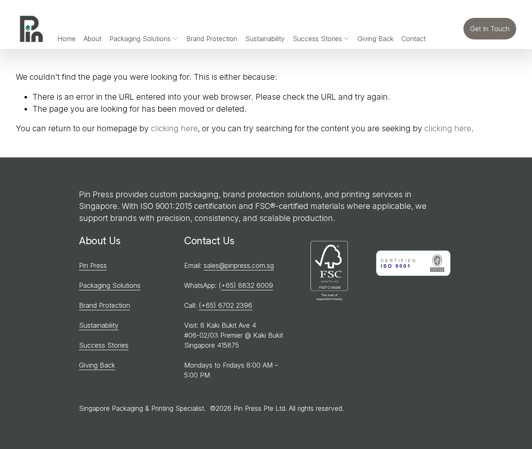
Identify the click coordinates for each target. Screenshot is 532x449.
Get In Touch (490, 29)
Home (66, 38)
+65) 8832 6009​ (247, 285)
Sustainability (265, 38)
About (92, 38)
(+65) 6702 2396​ (225, 305)
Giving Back (375, 38)
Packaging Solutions (109, 285)
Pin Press (93, 265)
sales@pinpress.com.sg (239, 265)
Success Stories (103, 345)
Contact (413, 38)
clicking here (174, 128)
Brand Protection (211, 38)
